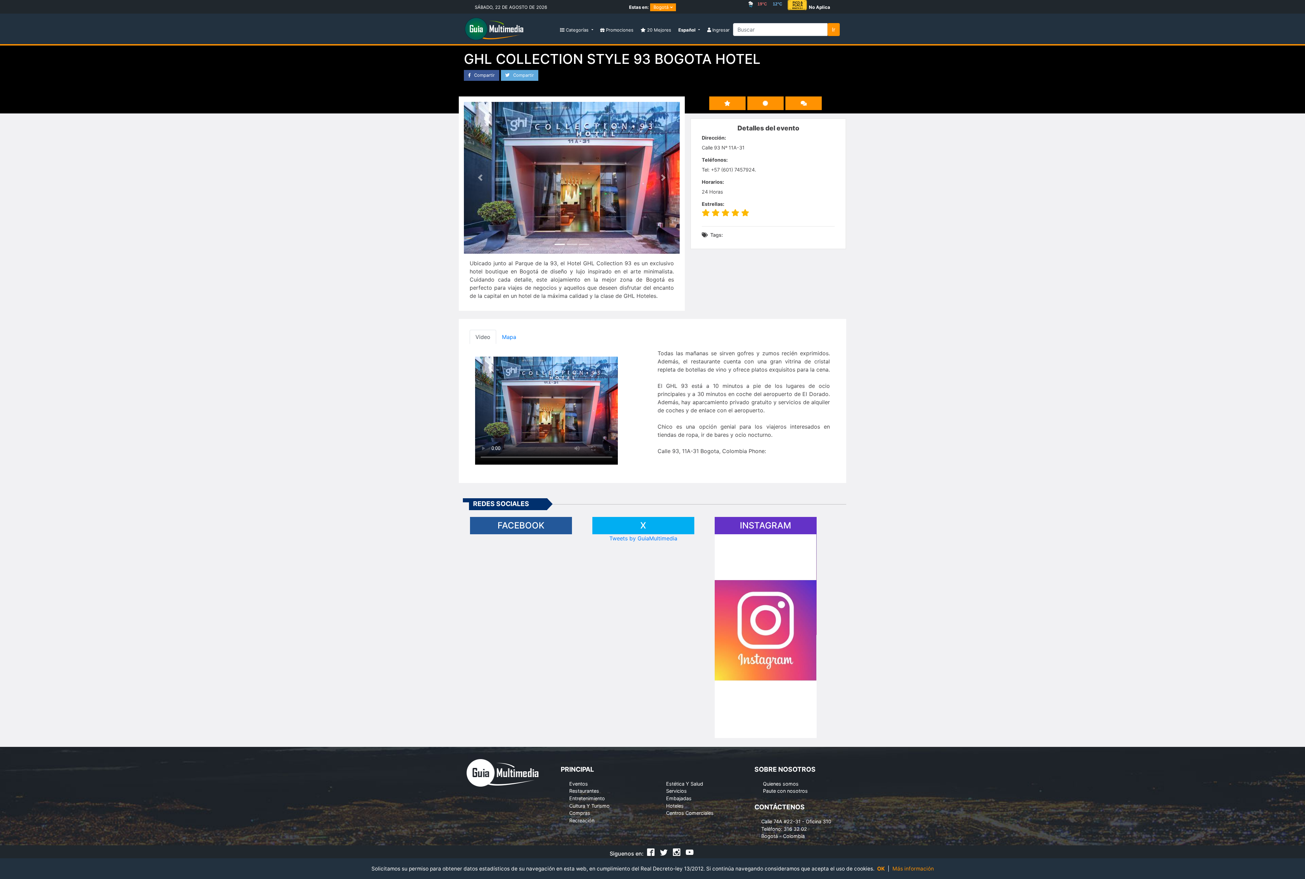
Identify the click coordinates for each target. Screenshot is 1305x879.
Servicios (676, 791)
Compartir (484, 75)
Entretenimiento (587, 798)
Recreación (581, 820)
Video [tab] (482, 337)
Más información (913, 868)
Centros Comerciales (690, 813)
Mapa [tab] (509, 337)
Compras (579, 813)
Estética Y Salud (684, 784)
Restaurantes (584, 791)
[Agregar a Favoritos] (727, 103)
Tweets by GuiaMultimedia (643, 538)
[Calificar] (765, 103)
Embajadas (679, 798)
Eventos (578, 784)
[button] (689, 30)
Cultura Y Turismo (589, 806)
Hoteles (675, 806)
